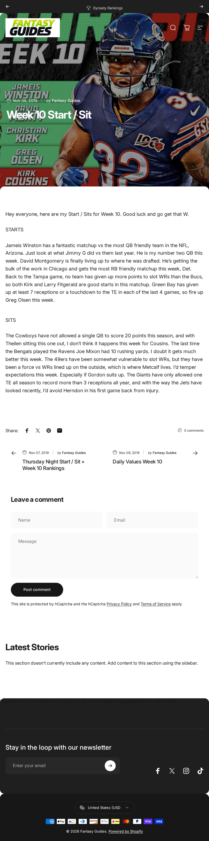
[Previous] (8, 6)
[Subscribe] (110, 765)
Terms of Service (156, 604)
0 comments (194, 430)
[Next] (201, 6)
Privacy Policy (119, 604)
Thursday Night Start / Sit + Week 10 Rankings (53, 465)
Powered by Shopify (126, 831)
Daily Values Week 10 (137, 462)
